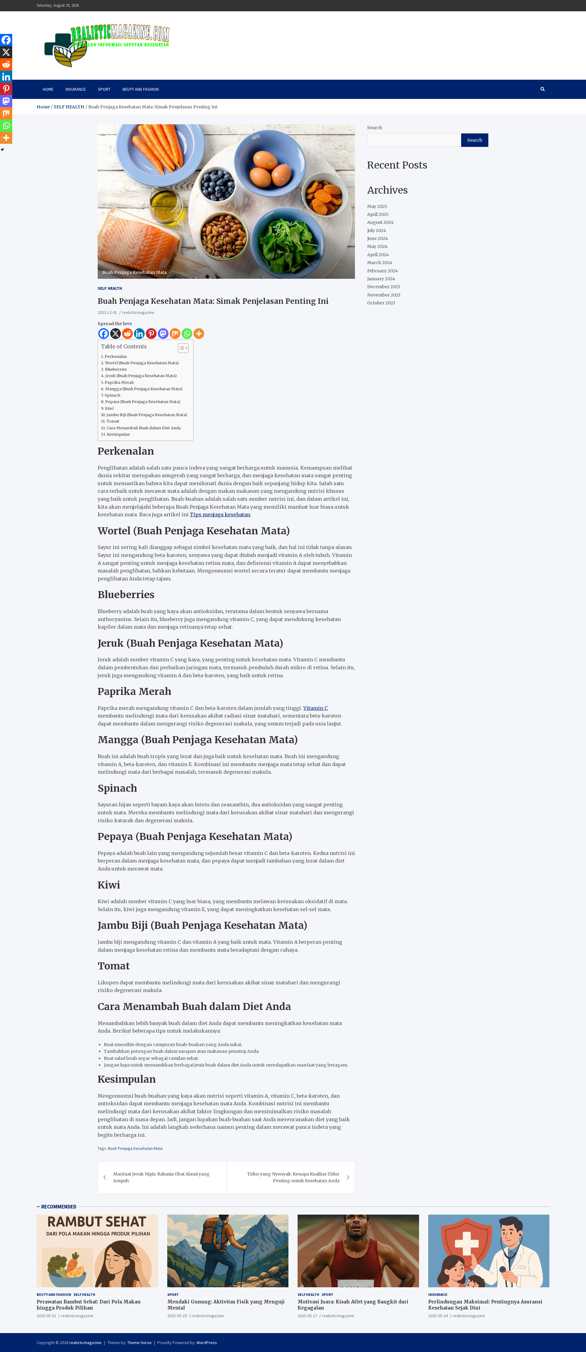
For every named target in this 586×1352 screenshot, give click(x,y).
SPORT (104, 89)
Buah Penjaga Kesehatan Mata (135, 1148)
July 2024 (376, 230)
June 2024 (377, 239)
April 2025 (378, 214)
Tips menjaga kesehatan (220, 514)
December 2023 (383, 287)
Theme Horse (139, 1342)
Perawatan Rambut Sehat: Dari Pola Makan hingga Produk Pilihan (89, 1305)
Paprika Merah (119, 382)
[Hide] (2, 149)
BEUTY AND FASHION (141, 89)
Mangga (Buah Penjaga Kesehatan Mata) (144, 389)
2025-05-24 (438, 1315)
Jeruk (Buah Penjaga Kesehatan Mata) (141, 375)
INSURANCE (76, 89)
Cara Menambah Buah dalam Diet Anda (144, 428)
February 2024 (382, 271)
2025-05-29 (177, 1315)
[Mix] (175, 333)
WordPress (207, 1342)
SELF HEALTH (110, 288)
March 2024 (379, 263)
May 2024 (377, 246)
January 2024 (381, 279)
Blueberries (116, 369)
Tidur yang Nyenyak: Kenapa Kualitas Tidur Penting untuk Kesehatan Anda (293, 1177)
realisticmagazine (138, 312)
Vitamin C (315, 708)
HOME (48, 89)
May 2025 (377, 206)
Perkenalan (116, 356)
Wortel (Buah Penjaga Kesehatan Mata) (142, 363)
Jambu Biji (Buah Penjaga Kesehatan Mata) (147, 415)
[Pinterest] (151, 333)
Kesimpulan (118, 434)
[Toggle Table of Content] (180, 348)
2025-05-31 (46, 1315)
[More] (199, 333)
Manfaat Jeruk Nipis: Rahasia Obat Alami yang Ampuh (161, 1177)
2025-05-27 (307, 1315)
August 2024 (380, 222)
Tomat (113, 421)
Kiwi (109, 408)
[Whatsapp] (187, 333)
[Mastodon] (163, 333)
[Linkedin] (139, 333)
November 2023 (383, 295)
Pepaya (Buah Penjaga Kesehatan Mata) (142, 401)
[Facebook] (103, 333)
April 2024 (378, 255)
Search (374, 127)
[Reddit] (127, 333)
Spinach (112, 395)
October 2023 (381, 303)
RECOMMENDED (58, 1206)
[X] (115, 333)
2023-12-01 (107, 312)
